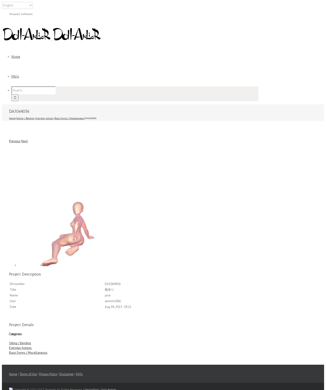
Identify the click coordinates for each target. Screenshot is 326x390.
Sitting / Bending (20, 343)
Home (13, 374)
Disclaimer (66, 374)
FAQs (79, 374)
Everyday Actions (20, 348)
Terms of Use (28, 374)
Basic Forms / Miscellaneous (28, 353)
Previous (15, 141)
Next (24, 141)
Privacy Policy (48, 374)
